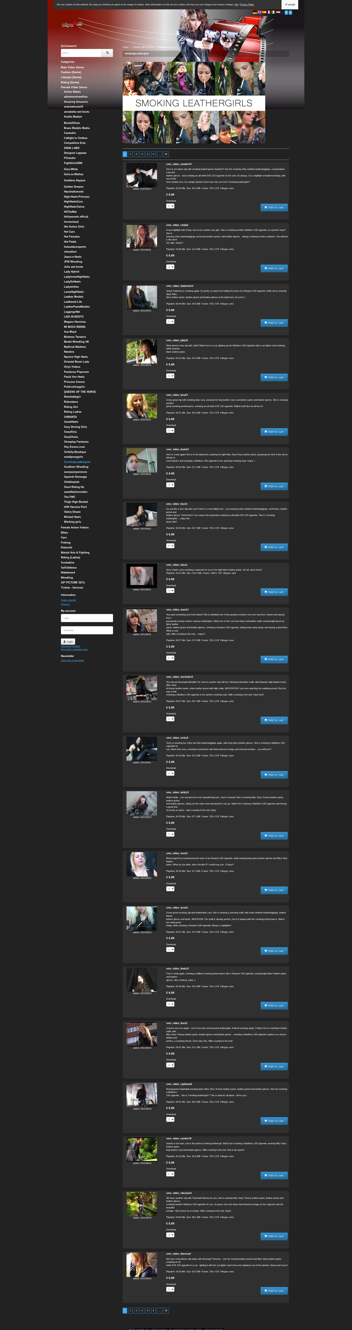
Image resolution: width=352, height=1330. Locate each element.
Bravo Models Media (77, 128)
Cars (64, 537)
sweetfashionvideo (75, 491)
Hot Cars (69, 231)
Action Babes (72, 91)
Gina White (71, 169)
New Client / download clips (74, 649)
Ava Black (70, 331)
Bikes (64, 532)
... (159, 154)
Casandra (70, 132)
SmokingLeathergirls (137, 53)
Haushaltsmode (74, 191)
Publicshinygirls (74, 386)
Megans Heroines (75, 321)
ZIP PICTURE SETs (73, 582)
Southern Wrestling (76, 466)
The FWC (69, 496)
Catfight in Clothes (75, 138)
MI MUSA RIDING (75, 326)
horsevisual (71, 221)
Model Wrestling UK (76, 341)
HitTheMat (70, 211)
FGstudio (70, 158)
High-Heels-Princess (76, 196)
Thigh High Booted (76, 501)
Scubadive (67, 562)
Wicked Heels (72, 516)
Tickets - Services (72, 587)
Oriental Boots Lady (76, 361)
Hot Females (72, 236)
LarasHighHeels (74, 291)
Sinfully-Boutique (75, 451)
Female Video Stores (74, 87)
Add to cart (275, 207)
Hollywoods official (76, 216)
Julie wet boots (73, 266)
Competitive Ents (75, 142)
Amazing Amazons (76, 101)
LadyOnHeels (72, 281)
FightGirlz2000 (73, 163)
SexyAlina (70, 431)
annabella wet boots (76, 111)
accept (291, 4)
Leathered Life (73, 301)
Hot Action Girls (74, 226)
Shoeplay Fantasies (76, 441)
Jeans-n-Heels (72, 256)
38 (166, 154)
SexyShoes (71, 436)
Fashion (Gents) (71, 72)
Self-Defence (69, 567)
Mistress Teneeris (75, 336)
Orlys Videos (72, 366)
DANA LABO (71, 148)
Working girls (72, 521)
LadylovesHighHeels (77, 276)
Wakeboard (68, 572)
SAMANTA (70, 416)
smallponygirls (73, 456)
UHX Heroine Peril (75, 506)
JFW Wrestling (73, 261)
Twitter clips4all (68, 600)
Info (236, 4)
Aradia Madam (73, 116)
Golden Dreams (74, 186)
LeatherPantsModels (77, 306)
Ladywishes (71, 286)
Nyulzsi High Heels (76, 356)
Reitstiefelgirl (72, 396)
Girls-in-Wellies (73, 174)
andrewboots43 (73, 106)
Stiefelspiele (71, 481)
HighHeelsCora (73, 201)
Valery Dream (72, 511)
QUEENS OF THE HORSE (80, 391)
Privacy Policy (247, 4)
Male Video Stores (72, 67)
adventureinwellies (76, 96)
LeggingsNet (72, 311)
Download (171, 201)
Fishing (65, 542)
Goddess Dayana (74, 180)
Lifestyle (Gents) (71, 77)
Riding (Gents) (70, 82)
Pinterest (65, 604)
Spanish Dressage (75, 476)
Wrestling (67, 577)
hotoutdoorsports (75, 246)
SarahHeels (71, 421)
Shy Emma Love (74, 446)
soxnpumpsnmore (75, 471)
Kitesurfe (66, 547)
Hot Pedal (70, 241)
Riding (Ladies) (70, 557)
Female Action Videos (75, 527)
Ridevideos (71, 401)
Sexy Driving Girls (75, 426)
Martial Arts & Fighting (75, 552)
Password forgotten (70, 646)
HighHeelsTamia (74, 206)
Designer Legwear (75, 152)
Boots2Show (72, 122)
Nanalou (69, 351)
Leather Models (73, 296)
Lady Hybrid (71, 271)
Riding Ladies (72, 411)
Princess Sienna (74, 381)
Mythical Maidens (75, 346)
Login (69, 641)
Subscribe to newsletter (72, 660)
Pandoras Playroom (76, 371)
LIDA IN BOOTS (74, 316)
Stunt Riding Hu (74, 486)
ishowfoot (70, 251)
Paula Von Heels (74, 376)
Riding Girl (71, 406)
